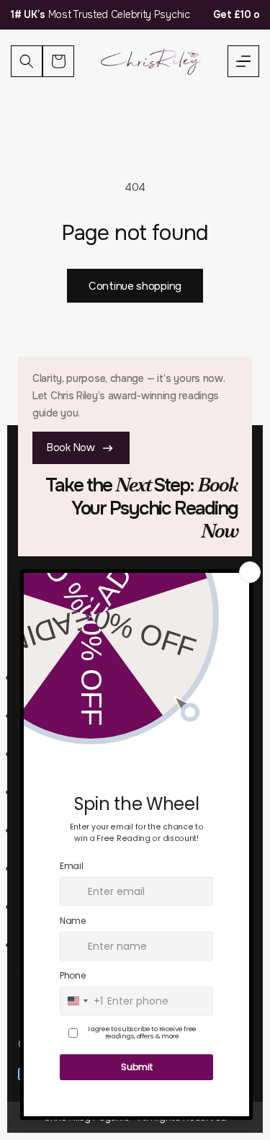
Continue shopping (135, 286)
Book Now (71, 447)
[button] (243, 61)
